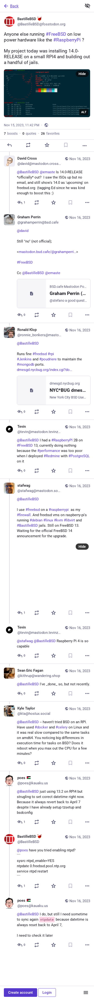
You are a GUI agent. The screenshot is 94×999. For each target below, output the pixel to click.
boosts (11, 133)
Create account (20, 992)
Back (14, 6)
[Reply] (9, 145)
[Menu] (85, 992)
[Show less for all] (87, 6)
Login (47, 992)
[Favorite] (47, 145)
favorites (50, 133)
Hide (82, 74)
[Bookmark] (66, 145)
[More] (84, 146)
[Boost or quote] (28, 145)
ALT (83, 112)
